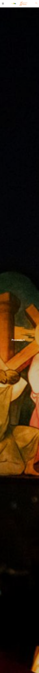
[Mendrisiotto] (14, 3)
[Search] (36, 3)
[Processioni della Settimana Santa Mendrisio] (2, 3)
